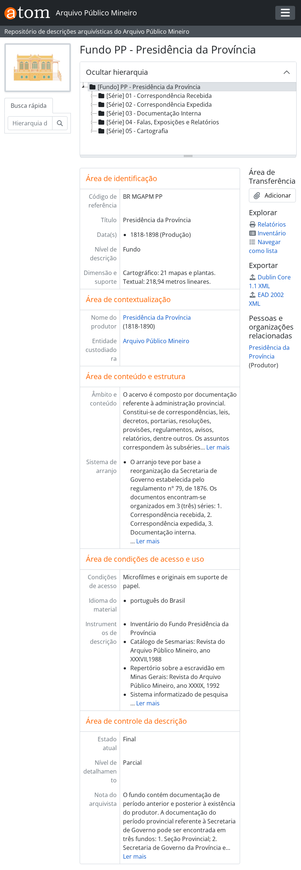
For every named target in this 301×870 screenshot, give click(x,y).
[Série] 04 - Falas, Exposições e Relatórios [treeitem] (162, 122)
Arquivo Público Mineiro (156, 341)
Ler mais (218, 447)
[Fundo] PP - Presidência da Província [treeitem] (149, 87)
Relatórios (272, 224)
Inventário (272, 233)
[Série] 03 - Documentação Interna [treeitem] (153, 113)
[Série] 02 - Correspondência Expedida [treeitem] (159, 104)
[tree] (188, 119)
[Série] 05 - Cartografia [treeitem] (137, 131)
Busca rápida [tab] (29, 106)
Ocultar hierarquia (117, 72)
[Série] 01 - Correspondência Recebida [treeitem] (159, 96)
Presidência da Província (157, 317)
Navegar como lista (265, 246)
